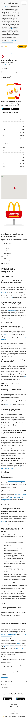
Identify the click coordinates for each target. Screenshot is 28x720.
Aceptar (24, 3)
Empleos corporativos (6, 499)
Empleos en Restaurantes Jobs (16, 497)
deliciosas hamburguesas (11, 634)
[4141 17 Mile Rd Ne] (14, 188)
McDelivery (11, 297)
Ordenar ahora (22, 46)
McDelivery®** (19, 643)
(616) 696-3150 (11, 64)
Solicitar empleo (4, 677)
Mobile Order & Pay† (19, 648)
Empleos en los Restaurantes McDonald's (16, 481)
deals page (6, 646)
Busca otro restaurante (7, 53)
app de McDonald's (12, 310)
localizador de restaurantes (10, 645)
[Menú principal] (2, 46)
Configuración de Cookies (13, 713)
